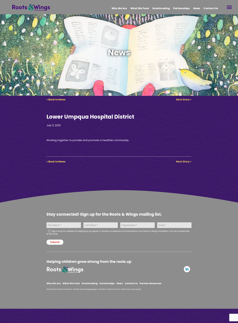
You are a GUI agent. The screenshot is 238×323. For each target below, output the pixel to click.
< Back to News (55, 99)
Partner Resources (150, 283)
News (196, 8)
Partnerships (181, 8)
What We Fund (139, 8)
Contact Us (211, 8)
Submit (55, 242)
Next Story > (184, 99)
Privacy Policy (92, 289)
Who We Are (119, 8)
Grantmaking (161, 8)
